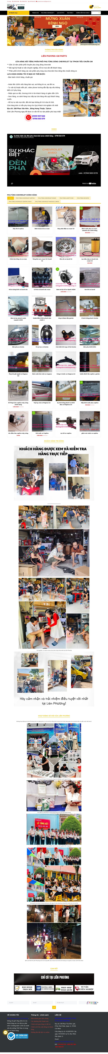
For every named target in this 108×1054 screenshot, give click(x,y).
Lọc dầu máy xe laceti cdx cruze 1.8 (90, 260)
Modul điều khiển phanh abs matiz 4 (42, 319)
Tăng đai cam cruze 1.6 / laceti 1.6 (42, 260)
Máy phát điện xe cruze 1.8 (65, 228)
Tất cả (10, 198)
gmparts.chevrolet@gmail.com (44, 1)
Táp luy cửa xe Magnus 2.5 (42, 403)
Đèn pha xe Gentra (18, 347)
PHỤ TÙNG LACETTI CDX (66, 198)
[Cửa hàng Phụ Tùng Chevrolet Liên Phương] (16, 7)
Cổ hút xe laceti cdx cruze (42, 289)
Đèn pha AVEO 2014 (89, 347)
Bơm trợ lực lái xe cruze (42, 228)
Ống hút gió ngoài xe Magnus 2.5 (18, 375)
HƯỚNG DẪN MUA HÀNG (82, 12)
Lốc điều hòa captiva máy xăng (18, 433)
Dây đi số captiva (18, 228)
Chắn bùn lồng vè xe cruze (18, 259)
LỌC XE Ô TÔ (60, 12)
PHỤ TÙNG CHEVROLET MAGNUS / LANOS (47, 201)
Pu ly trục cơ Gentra (42, 347)
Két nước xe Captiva (42, 433)
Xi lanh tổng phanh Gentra (89, 318)
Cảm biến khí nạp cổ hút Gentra (66, 347)
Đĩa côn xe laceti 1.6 (66, 259)
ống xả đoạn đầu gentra (65, 318)
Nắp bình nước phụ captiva (89, 403)
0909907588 (16, 1)
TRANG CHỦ (35, 12)
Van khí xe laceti (90, 289)
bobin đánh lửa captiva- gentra (90, 374)
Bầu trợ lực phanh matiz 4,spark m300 (18, 319)
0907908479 (32, 1)
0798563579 (24, 1)
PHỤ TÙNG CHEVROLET (47, 12)
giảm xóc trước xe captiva (90, 433)
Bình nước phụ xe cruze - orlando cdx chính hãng (90, 229)
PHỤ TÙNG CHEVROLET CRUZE (47, 198)
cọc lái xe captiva (65, 433)
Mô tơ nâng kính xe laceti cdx (18, 289)
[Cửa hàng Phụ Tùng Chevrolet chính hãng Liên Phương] (97, 1002)
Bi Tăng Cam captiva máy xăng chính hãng (18, 403)
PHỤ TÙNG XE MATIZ (83, 198)
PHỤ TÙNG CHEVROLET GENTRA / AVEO (20, 201)
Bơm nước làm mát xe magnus (42, 374)
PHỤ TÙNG (70, 12)
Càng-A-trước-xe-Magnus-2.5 (66, 374)
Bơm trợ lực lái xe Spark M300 (65, 289)
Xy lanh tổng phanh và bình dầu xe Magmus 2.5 (66, 403)
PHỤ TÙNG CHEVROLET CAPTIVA (25, 198)
